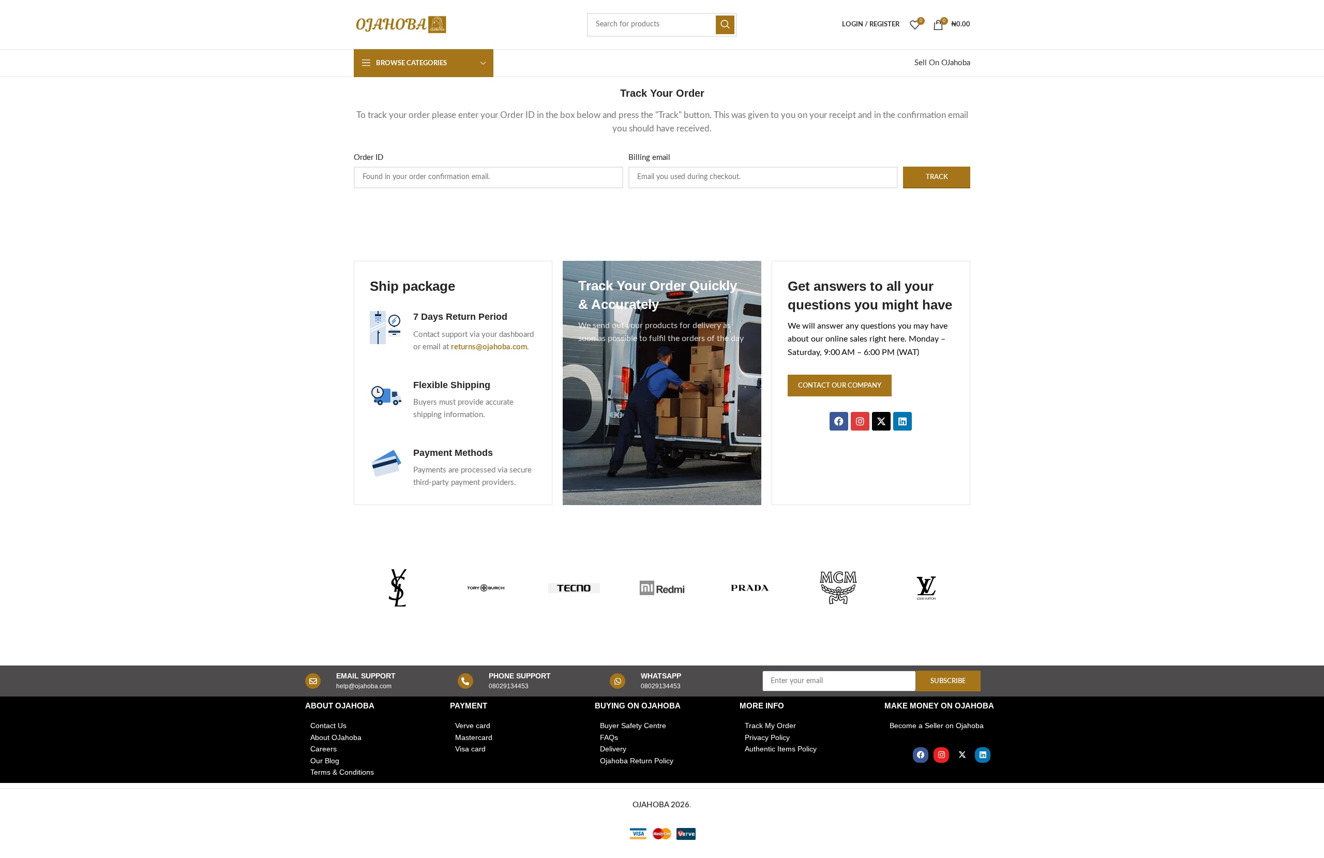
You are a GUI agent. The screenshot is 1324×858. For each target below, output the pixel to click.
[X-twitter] (962, 755)
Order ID (368, 157)
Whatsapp (661, 676)
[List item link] (372, 725)
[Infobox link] (453, 332)
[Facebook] (920, 755)
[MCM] (838, 588)
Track (937, 177)
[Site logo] (400, 24)
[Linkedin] (982, 755)
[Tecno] (574, 588)
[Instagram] (941, 755)
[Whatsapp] (617, 681)
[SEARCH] (725, 25)
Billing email (649, 157)
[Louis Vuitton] (926, 588)
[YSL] (398, 588)
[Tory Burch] (486, 588)
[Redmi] (662, 588)
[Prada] (750, 588)
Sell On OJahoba (942, 63)
